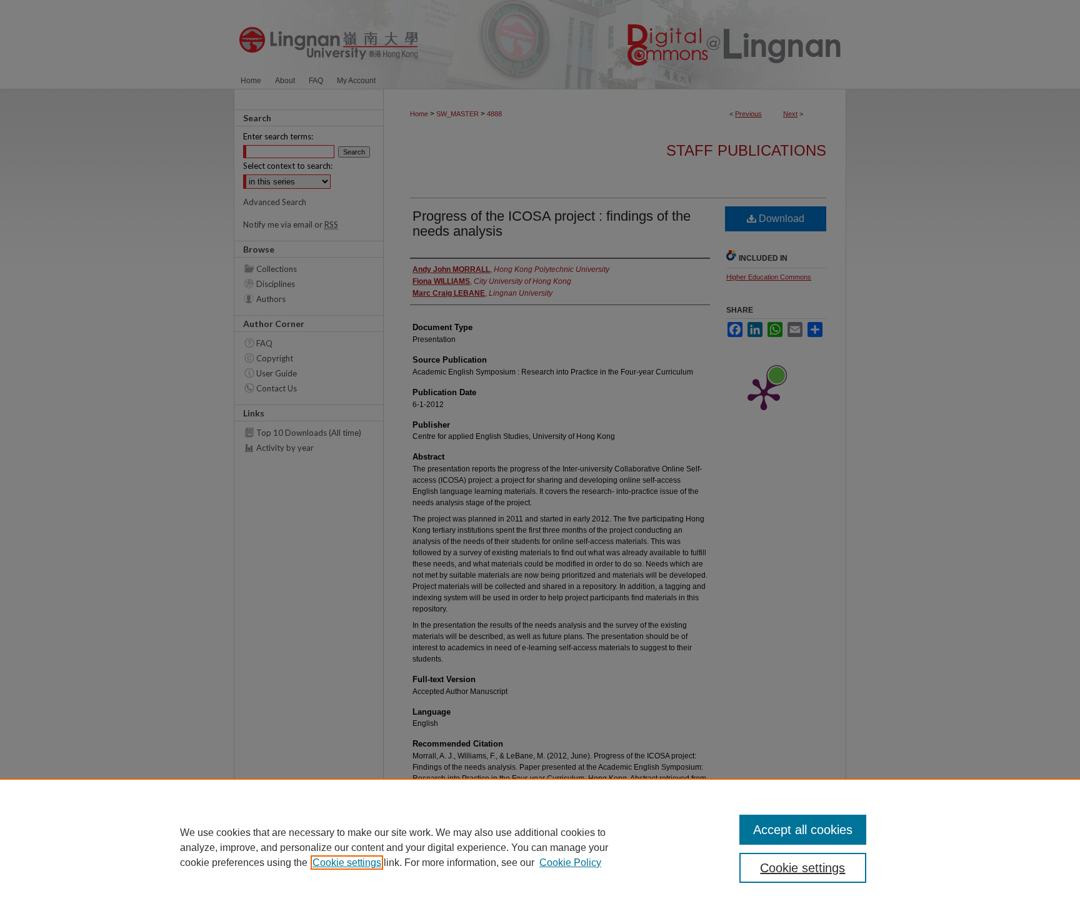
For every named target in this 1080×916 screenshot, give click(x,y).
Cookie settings (346, 862)
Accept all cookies (802, 830)
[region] (540, 847)
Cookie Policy (570, 862)
